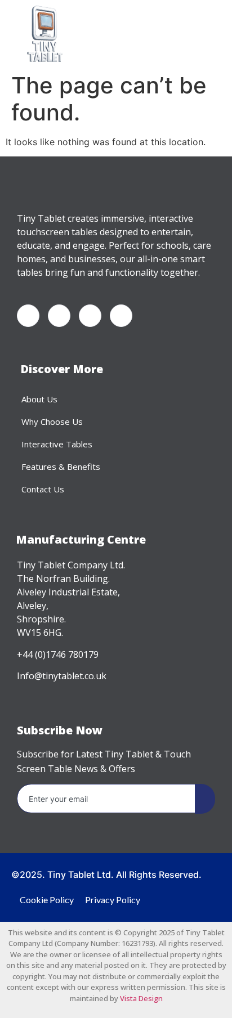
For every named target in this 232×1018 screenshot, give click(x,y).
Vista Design (141, 998)
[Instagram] (121, 315)
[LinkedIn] (90, 315)
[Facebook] (28, 315)
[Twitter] (59, 315)
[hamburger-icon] (169, 34)
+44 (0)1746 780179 (58, 654)
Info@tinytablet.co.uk (61, 676)
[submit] (205, 799)
